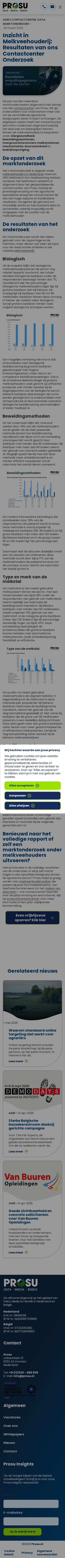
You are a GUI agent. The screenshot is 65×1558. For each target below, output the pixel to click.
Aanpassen (17, 796)
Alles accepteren (21, 785)
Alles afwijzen (19, 806)
